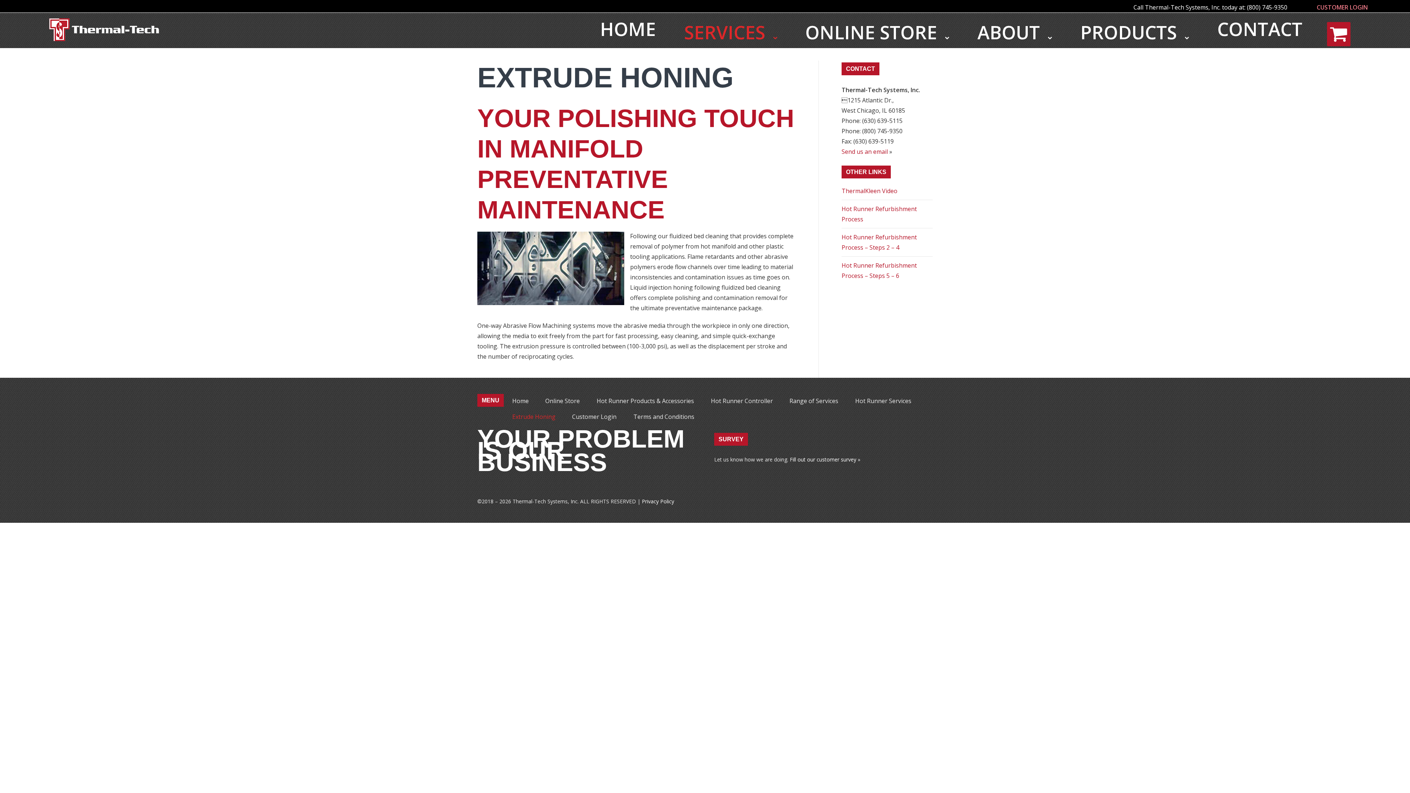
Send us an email (865, 152)
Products (1131, 32)
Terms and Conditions (663, 417)
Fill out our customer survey (823, 459)
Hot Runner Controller (742, 401)
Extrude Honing (534, 417)
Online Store (873, 32)
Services (727, 32)
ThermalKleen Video (869, 191)
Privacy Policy (658, 501)
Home (628, 29)
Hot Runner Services (883, 401)
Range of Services (813, 401)
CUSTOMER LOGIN (1342, 7)
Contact (1259, 29)
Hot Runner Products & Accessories (645, 401)
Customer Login (594, 417)
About (1011, 32)
